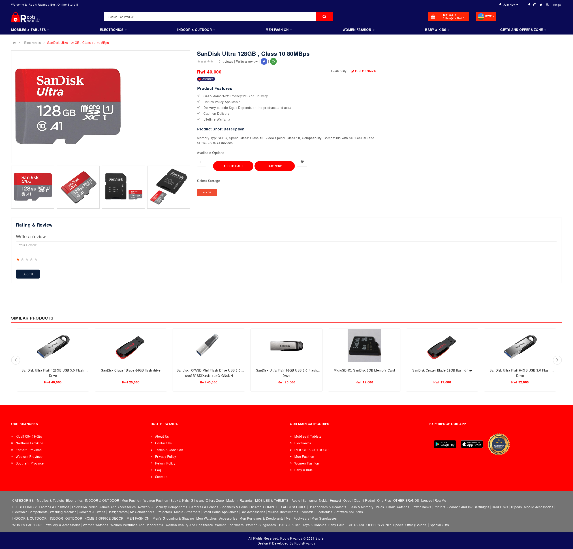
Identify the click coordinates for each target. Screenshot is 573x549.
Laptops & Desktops (54, 507)
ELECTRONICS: (24, 507)
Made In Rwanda (239, 500)
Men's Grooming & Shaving (173, 518)
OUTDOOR (73, 518)
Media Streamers (187, 512)
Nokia (323, 500)
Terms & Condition (169, 449)
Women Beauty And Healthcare (189, 525)
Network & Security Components (162, 507)
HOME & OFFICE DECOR (104, 518)
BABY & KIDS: (289, 525)
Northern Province (29, 443)
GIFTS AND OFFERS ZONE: (369, 525)
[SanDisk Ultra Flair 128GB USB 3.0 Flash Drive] (53, 345)
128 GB (207, 192)
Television (79, 507)
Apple (296, 500)
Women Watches (95, 525)
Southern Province (30, 463)
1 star (18, 259)
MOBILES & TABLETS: (272, 500)
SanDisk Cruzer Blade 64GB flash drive (131, 370)
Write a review (247, 61)
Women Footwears (229, 525)
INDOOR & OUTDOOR (311, 449)
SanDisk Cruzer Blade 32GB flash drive (442, 370)
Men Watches (206, 518)
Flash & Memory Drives (366, 507)
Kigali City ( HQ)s (29, 436)
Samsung (310, 500)
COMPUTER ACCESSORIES (284, 507)
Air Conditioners (142, 512)
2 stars (22, 259)
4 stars (31, 259)
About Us (162, 436)
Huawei (335, 500)
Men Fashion (304, 456)
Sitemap (161, 476)
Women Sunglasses (261, 525)
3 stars (27, 259)
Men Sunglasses (324, 518)
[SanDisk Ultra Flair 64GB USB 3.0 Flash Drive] (520, 345)
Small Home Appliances (221, 512)
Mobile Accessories (538, 507)
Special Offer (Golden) (410, 525)
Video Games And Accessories (112, 507)
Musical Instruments (283, 512)
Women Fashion (306, 463)
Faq (158, 470)
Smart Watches (397, 507)
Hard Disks (500, 507)
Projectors (164, 512)
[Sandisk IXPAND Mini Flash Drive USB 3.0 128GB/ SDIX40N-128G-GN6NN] (209, 345)
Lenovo (426, 500)
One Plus (384, 500)
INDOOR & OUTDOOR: (30, 518)
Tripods (516, 507)
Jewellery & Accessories (62, 525)
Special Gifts (439, 525)
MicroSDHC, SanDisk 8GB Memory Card (364, 370)
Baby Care (336, 525)
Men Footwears (298, 518)
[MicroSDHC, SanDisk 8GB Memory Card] (364, 345)
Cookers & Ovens (92, 512)
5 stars (36, 259)
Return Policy (165, 463)
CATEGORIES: (23, 500)
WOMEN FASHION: (27, 525)
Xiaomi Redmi (364, 500)
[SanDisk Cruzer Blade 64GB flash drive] (131, 345)
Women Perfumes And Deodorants (136, 525)
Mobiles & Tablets (307, 436)
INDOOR (56, 518)
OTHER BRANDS (406, 500)
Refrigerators (118, 512)
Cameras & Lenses (203, 507)
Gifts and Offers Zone (207, 500)
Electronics (32, 42)
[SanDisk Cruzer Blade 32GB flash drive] (442, 345)
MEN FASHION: (138, 518)
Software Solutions (348, 512)
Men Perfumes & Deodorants (261, 518)
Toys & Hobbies (314, 525)
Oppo (347, 500)
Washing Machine (63, 512)
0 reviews (226, 61)
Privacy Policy (165, 456)
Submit (28, 274)
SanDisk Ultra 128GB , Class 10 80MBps (78, 42)
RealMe (440, 500)
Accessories (228, 518)
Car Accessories (253, 512)
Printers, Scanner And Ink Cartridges (462, 507)
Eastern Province (29, 449)
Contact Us (163, 443)
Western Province (29, 456)
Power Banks (421, 507)
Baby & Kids (303, 470)
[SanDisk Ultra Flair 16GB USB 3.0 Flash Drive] (287, 345)
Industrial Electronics (316, 512)
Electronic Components (30, 512)
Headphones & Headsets (327, 507)
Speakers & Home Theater (240, 507)
